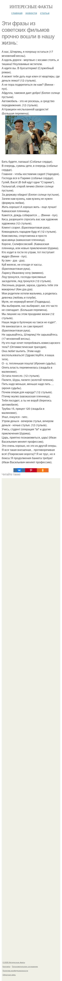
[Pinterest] (31, 470)
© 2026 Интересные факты (14, 962)
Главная (16, 13)
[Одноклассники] (43, 470)
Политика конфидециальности (15, 970)
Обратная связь (9, 974)
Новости (31, 13)
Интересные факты (30, 6)
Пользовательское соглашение (25, 966)
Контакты (6, 966)
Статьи (44, 13)
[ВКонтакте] (19, 470)
